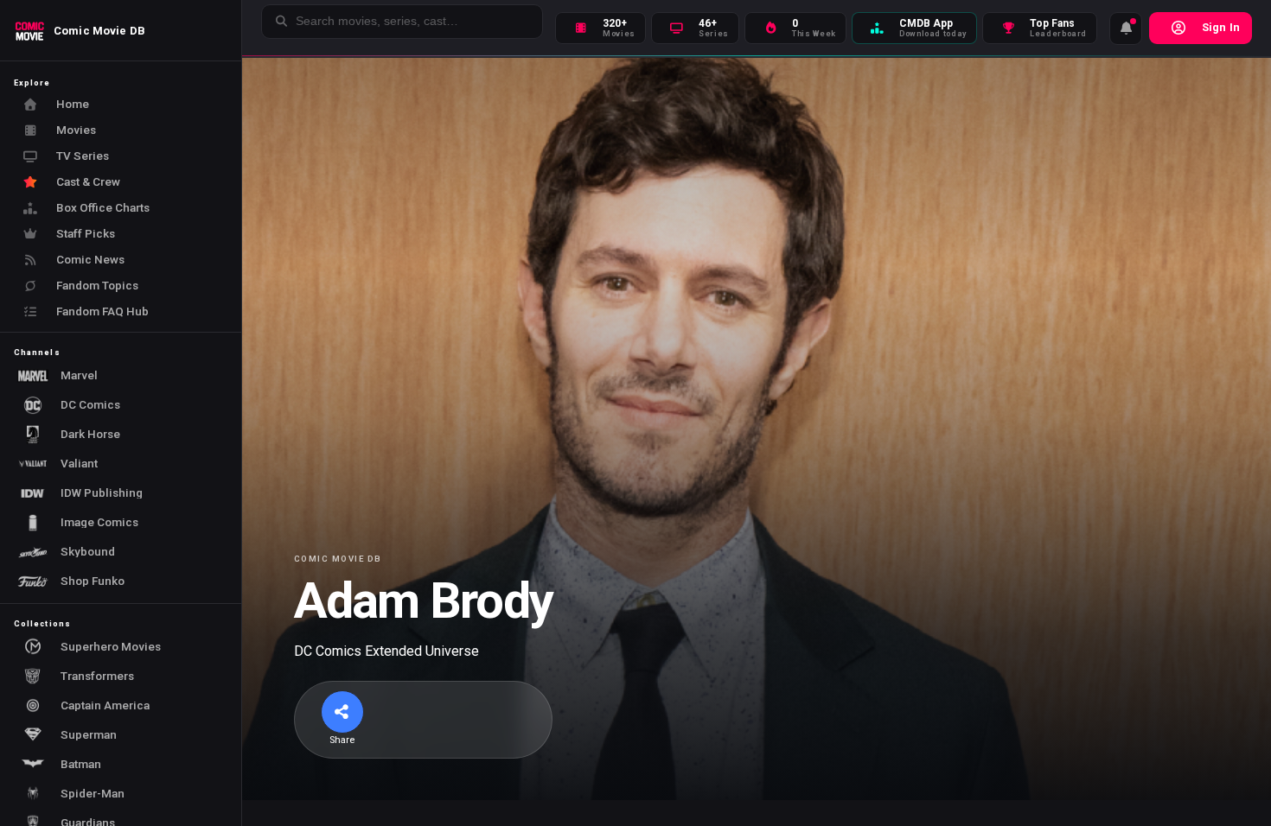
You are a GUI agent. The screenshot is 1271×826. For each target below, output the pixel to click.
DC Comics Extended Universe (386, 651)
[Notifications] (1125, 28)
